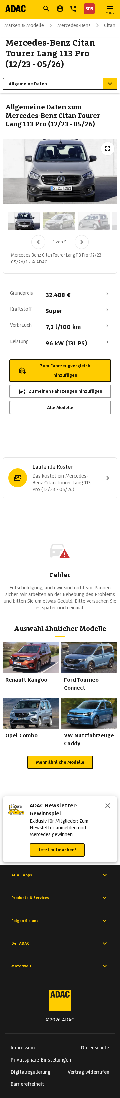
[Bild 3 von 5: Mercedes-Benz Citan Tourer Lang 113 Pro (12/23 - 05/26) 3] (94, 221)
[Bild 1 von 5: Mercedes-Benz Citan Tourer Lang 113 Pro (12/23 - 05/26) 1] (24, 221)
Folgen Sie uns (24, 920)
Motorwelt (21, 966)
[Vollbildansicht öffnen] (108, 149)
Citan (109, 25)
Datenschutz (95, 1048)
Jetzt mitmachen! (57, 850)
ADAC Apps (21, 875)
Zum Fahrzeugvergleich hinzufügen (65, 370)
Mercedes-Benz (74, 25)
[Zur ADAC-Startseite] (15, 8)
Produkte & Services (30, 897)
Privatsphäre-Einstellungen (41, 1060)
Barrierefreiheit (27, 1084)
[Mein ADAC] (60, 9)
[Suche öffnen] (46, 8)
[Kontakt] (73, 9)
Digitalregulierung (30, 1072)
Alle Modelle (60, 407)
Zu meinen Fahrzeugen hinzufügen (65, 391)
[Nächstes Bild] (82, 242)
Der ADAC (20, 943)
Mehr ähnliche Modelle (60, 762)
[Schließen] (108, 806)
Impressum (23, 1048)
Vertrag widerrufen (88, 1072)
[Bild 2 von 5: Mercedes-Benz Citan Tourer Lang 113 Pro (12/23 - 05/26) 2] (59, 221)
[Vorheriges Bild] (38, 242)
